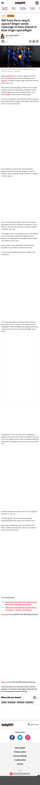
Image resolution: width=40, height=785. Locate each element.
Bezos (19, 88)
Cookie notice (20, 760)
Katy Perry (10, 76)
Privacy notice (20, 752)
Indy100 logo (20, 2)
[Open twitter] (20, 737)
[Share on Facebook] (30, 41)
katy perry (10, 16)
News (14, 8)
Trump (32, 8)
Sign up (4, 682)
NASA (9, 95)
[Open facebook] (12, 737)
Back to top (34, 725)
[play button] (20, 56)
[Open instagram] (27, 737)
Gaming (23, 8)
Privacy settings (20, 756)
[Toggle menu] (3, 3)
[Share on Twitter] (33, 41)
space (3, 81)
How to (4, 614)
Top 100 (5, 8)
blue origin (11, 702)
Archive (20, 764)
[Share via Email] (37, 41)
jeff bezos (20, 702)
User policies (20, 748)
